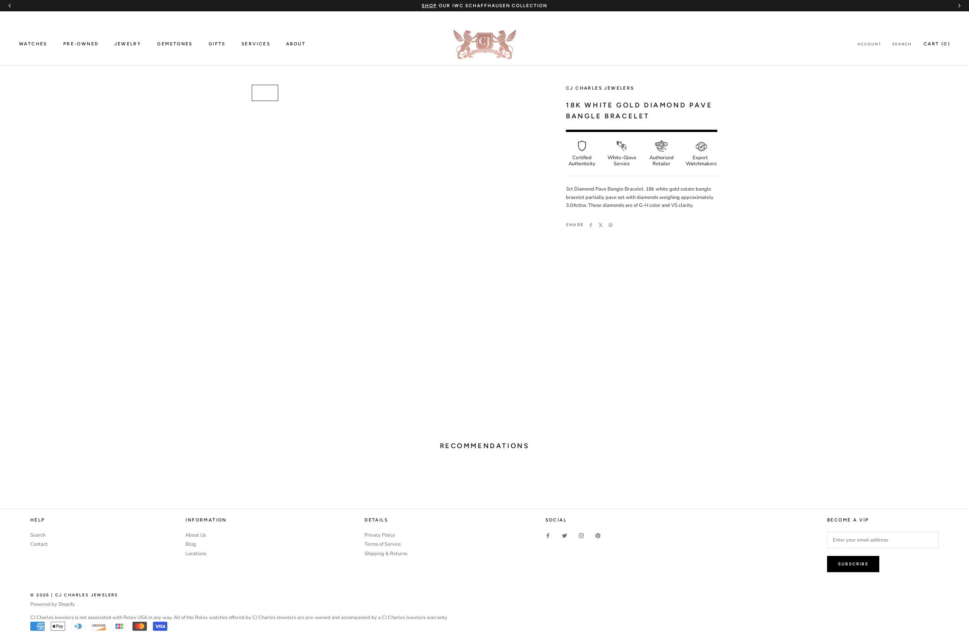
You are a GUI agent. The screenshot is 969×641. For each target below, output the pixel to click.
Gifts (217, 44)
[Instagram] (581, 536)
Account (869, 44)
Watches (33, 44)
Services (255, 44)
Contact (39, 544)
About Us (195, 535)
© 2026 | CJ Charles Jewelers (74, 595)
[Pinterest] (610, 225)
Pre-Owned (81, 44)
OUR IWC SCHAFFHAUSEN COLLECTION (484, 5)
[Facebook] (591, 225)
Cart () (937, 44)
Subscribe (853, 564)
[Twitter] (600, 225)
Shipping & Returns (386, 553)
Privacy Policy (380, 535)
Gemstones (175, 44)
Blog (190, 544)
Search (902, 44)
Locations (195, 553)
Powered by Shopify (52, 604)
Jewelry (127, 44)
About (295, 44)
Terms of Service (383, 544)
